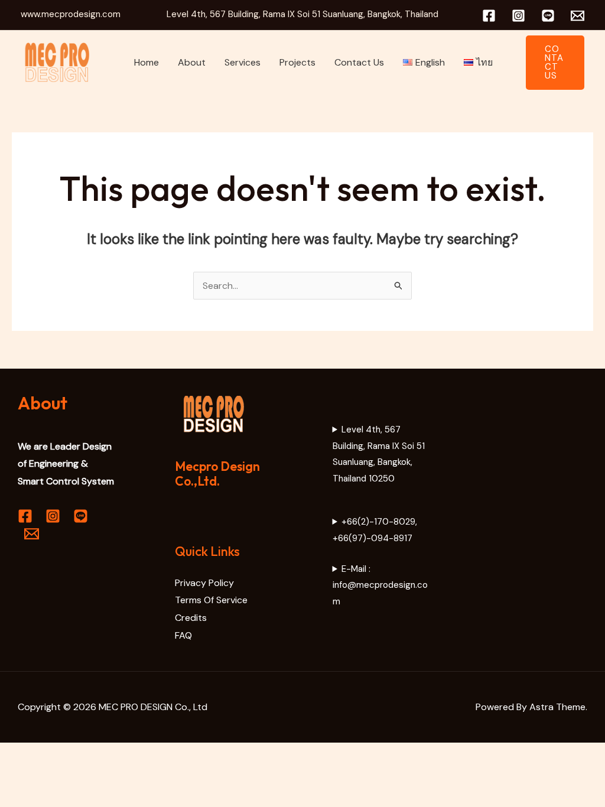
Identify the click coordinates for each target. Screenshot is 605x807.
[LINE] (548, 15)
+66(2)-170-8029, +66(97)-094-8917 (375, 530)
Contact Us (359, 62)
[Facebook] (489, 15)
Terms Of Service (211, 600)
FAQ (183, 635)
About (192, 62)
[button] (555, 62)
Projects (297, 62)
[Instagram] (518, 15)
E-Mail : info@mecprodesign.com (380, 585)
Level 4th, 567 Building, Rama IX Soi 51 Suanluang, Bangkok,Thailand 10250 (379, 454)
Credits (191, 617)
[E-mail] (577, 15)
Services (243, 62)
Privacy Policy (204, 583)
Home (146, 62)
